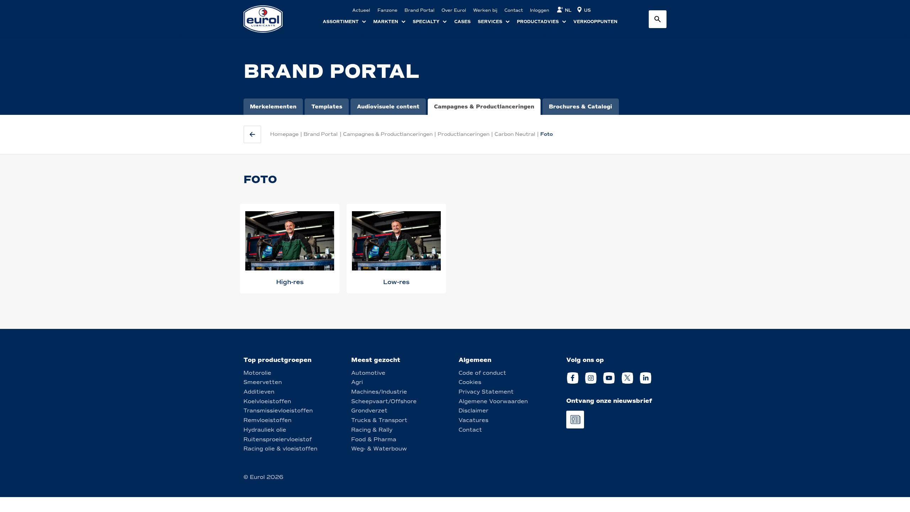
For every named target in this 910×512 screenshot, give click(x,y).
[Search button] (658, 19)
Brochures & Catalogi (580, 106)
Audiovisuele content (388, 106)
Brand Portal (321, 134)
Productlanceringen (463, 134)
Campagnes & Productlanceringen (484, 106)
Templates (326, 106)
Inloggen (539, 10)
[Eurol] (267, 19)
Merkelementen (273, 106)
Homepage (284, 134)
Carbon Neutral (514, 134)
